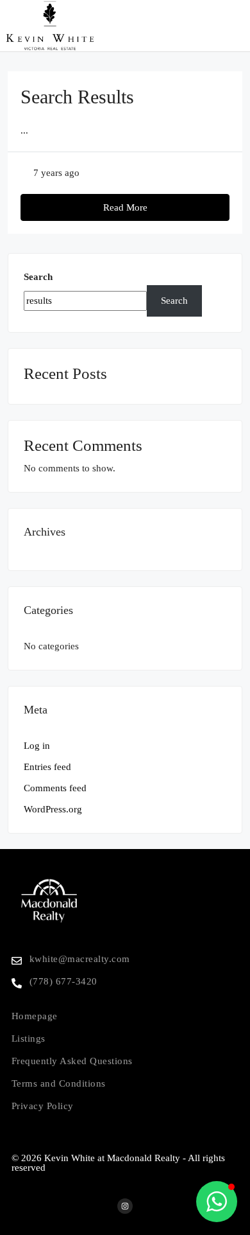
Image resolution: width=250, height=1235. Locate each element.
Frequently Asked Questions (72, 1061)
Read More (125, 207)
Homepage (35, 1016)
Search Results (77, 96)
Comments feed (55, 788)
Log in (37, 745)
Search (38, 277)
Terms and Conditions (59, 1083)
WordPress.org (53, 809)
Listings (29, 1038)
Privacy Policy (43, 1106)
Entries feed (47, 767)
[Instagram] (125, 1206)
